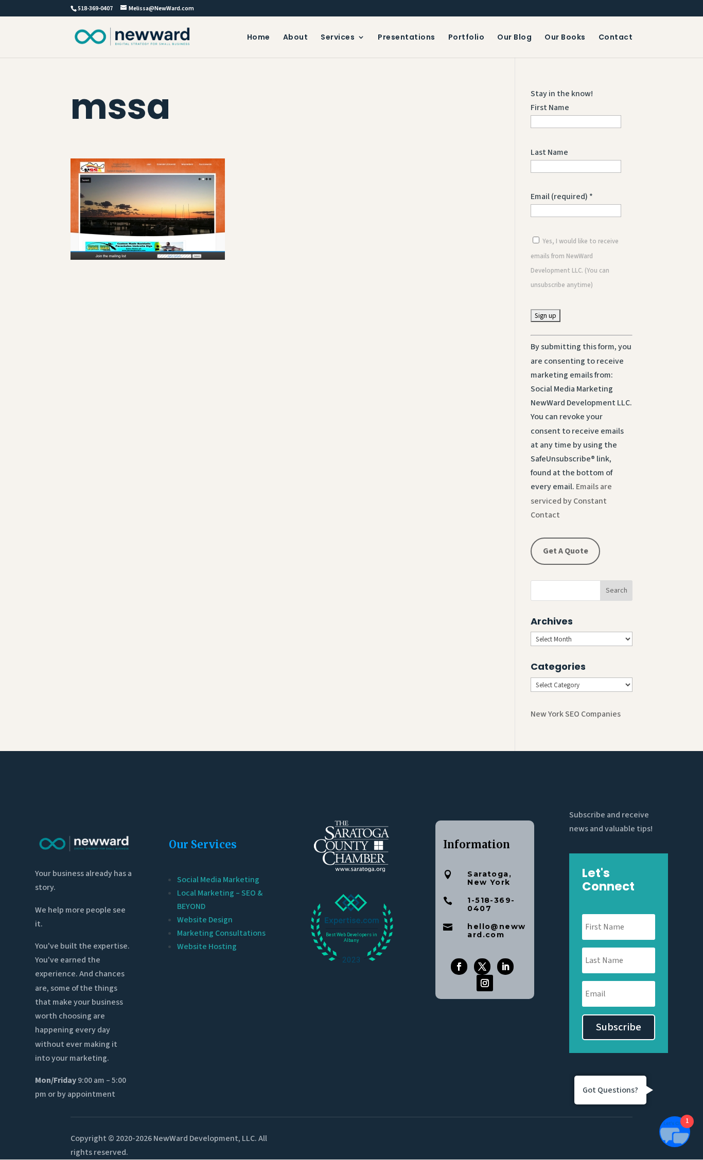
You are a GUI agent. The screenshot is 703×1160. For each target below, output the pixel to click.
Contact (616, 37)
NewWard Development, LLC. (205, 1138)
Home (258, 37)
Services (338, 37)
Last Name (549, 152)
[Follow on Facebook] (459, 966)
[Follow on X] (482, 966)
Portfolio (466, 37)
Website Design (205, 919)
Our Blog (514, 37)
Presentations (406, 37)
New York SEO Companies (576, 714)
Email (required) (562, 196)
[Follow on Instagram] (485, 983)
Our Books (565, 37)
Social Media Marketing (218, 879)
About (295, 37)
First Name (550, 107)
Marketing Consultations (221, 933)
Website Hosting (207, 946)
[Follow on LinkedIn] (505, 966)
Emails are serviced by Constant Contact (571, 500)
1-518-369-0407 (491, 904)
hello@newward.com (496, 930)
